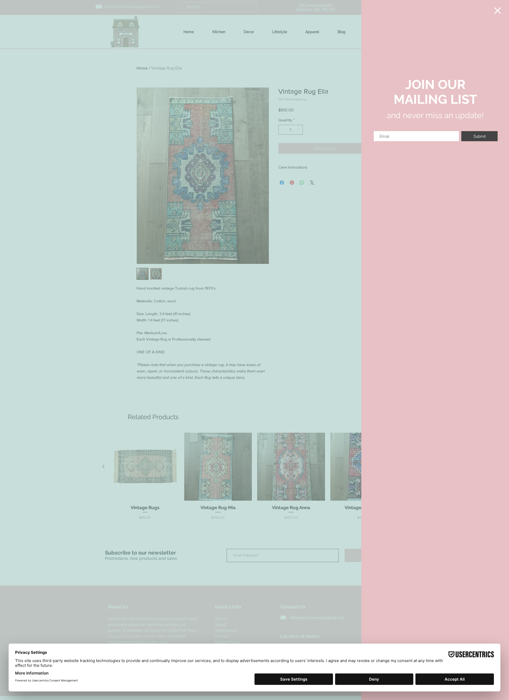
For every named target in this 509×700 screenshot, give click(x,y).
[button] (497, 10)
